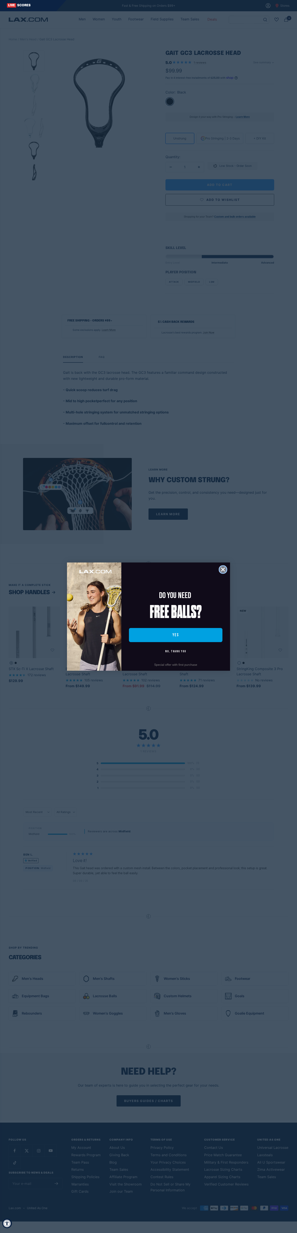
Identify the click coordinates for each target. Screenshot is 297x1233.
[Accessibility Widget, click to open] (7, 1223)
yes (175, 635)
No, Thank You (175, 651)
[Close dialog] (223, 569)
